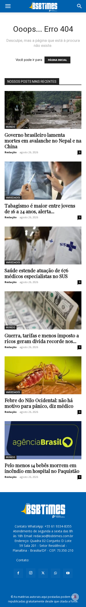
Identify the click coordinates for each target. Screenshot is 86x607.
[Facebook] (18, 573)
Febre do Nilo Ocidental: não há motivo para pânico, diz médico (39, 403)
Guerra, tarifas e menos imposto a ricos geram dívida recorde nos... (42, 338)
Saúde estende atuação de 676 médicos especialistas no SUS (36, 273)
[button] (7, 6)
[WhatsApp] (55, 573)
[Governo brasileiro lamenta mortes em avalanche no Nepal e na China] (43, 110)
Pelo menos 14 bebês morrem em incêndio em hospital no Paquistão (42, 468)
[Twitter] (43, 573)
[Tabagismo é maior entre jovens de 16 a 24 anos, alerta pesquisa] (43, 180)
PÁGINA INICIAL (57, 60)
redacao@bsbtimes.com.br (50, 560)
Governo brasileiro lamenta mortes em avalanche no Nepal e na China (43, 140)
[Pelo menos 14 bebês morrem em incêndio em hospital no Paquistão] (43, 440)
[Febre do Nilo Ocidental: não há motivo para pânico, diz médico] (43, 375)
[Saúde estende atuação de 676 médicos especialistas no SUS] (43, 245)
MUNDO (10, 126)
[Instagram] (30, 573)
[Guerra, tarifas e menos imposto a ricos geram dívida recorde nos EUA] (43, 310)
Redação (11, 152)
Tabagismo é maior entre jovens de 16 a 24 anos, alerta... (40, 208)
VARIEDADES (13, 197)
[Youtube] (67, 573)
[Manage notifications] (75, 597)
